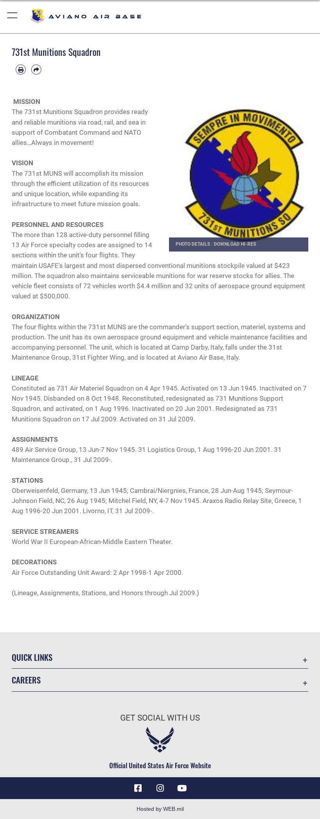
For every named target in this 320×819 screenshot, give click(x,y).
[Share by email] (36, 69)
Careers (26, 680)
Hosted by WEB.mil (160, 809)
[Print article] (21, 69)
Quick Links (32, 657)
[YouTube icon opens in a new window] (182, 788)
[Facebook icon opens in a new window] (138, 788)
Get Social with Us (160, 718)
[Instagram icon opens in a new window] (160, 788)
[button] (12, 16)
